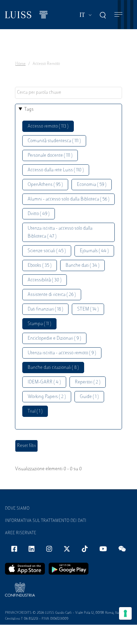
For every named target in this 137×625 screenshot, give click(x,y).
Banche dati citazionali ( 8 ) (53, 367)
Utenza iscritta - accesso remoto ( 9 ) (62, 353)
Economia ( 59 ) (91, 184)
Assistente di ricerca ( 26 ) (52, 294)
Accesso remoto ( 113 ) (48, 126)
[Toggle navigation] (118, 14)
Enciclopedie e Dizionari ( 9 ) (54, 338)
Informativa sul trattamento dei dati (45, 521)
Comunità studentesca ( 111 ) (54, 141)
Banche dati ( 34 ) (82, 265)
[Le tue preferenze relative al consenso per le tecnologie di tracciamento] (125, 613)
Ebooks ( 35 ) (40, 265)
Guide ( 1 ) (89, 396)
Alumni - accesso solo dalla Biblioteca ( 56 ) (68, 199)
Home (20, 64)
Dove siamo (17, 509)
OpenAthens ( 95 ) (45, 184)
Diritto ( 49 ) (39, 213)
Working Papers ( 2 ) (47, 396)
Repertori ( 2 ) (87, 382)
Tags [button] (29, 109)
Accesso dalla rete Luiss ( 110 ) (56, 170)
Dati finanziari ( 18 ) (45, 309)
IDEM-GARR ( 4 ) (44, 382)
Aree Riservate (20, 533)
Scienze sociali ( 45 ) (47, 251)
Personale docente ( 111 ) (50, 155)
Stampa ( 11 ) (39, 323)
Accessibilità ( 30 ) (45, 280)
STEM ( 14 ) (88, 309)
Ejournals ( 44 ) (94, 251)
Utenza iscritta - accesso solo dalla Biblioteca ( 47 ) (60, 232)
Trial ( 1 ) (35, 411)
